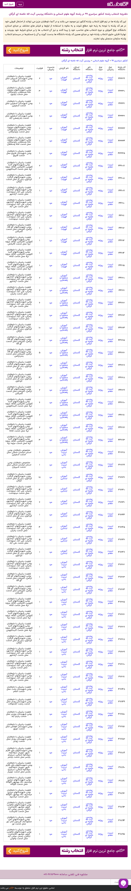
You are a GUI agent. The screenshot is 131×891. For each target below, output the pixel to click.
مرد (50, 78)
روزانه (100, 78)
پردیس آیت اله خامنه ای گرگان (76, 60)
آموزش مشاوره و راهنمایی (64, 278)
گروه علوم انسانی (101, 60)
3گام (11, 888)
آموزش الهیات (64, 78)
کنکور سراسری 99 (120, 60)
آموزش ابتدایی (64, 477)
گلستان (76, 78)
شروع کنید (8, 4)
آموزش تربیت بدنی (64, 452)
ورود (20, 4)
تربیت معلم (110, 78)
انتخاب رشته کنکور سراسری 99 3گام (117, 4)
